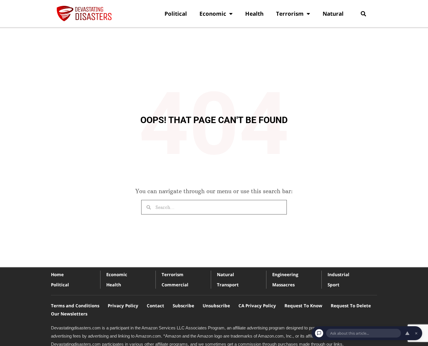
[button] (363, 13)
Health (254, 13)
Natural (333, 13)
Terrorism (290, 13)
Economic (212, 13)
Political (176, 13)
